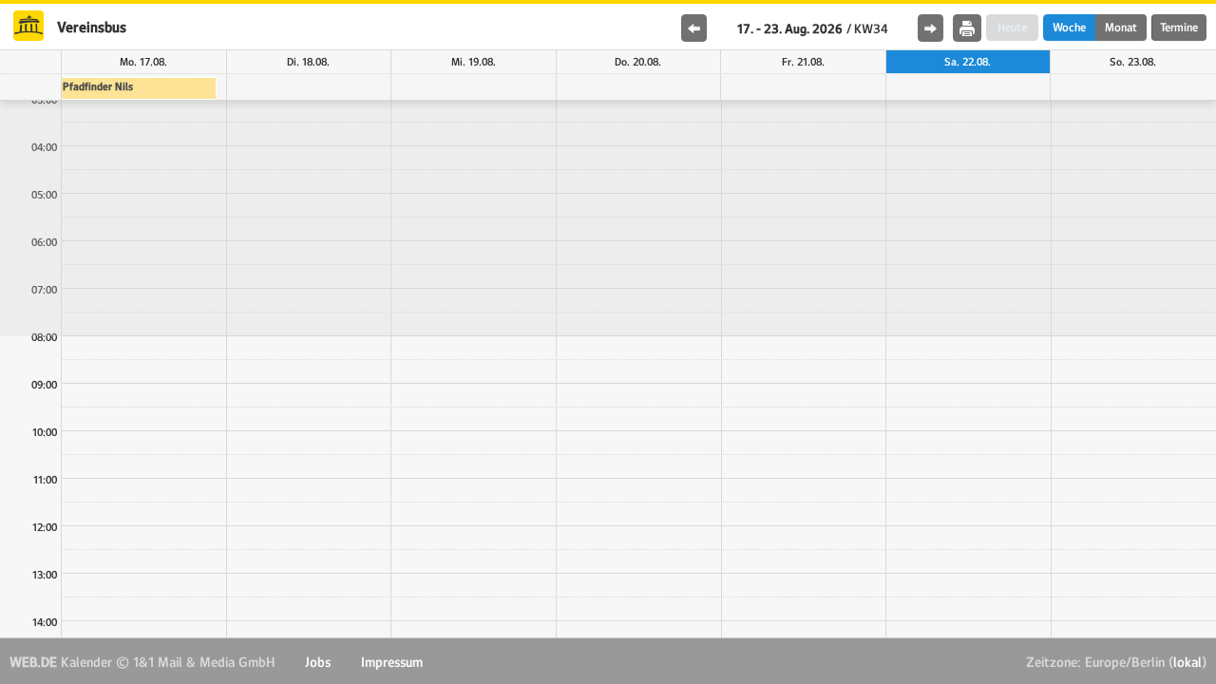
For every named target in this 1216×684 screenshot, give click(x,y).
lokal (1187, 662)
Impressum (392, 662)
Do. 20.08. (638, 61)
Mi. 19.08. (473, 61)
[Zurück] (694, 28)
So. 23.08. (1133, 61)
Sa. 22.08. (967, 61)
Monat (1121, 27)
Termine (1179, 27)
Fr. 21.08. (803, 61)
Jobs (318, 662)
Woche (1069, 27)
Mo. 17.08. (143, 61)
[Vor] (930, 28)
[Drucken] (967, 28)
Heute (1012, 27)
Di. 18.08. (308, 61)
